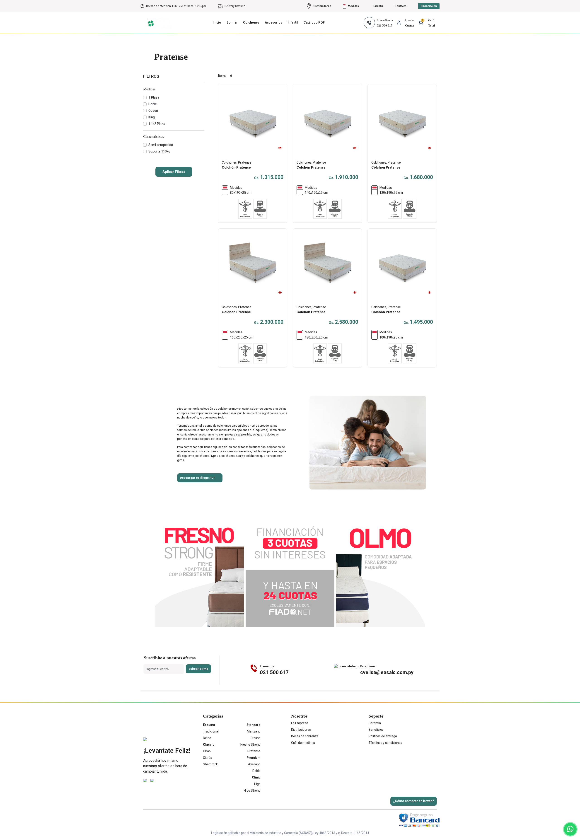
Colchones (251, 22)
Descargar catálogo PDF (197, 477)
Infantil (293, 22)
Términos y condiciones (385, 743)
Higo (257, 784)
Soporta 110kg (159, 151)
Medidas (149, 89)
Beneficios (376, 729)
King (151, 117)
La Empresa (299, 723)
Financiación (429, 6)
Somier (232, 22)
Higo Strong (252, 790)
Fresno (256, 738)
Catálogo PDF (314, 22)
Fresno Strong (250, 744)
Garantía (375, 723)
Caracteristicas (153, 136)
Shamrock (210, 764)
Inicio (217, 22)
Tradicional (211, 731)
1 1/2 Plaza (156, 124)
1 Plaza (153, 97)
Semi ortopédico (160, 145)
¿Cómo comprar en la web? (413, 801)
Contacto (400, 6)
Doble (152, 104)
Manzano (254, 731)
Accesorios (273, 22)
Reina (207, 738)
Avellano (254, 764)
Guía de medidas (303, 743)
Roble (256, 771)
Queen (153, 111)
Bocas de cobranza (305, 736)
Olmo (207, 751)
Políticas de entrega (383, 736)
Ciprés (207, 757)
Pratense (254, 751)
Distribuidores (301, 729)
